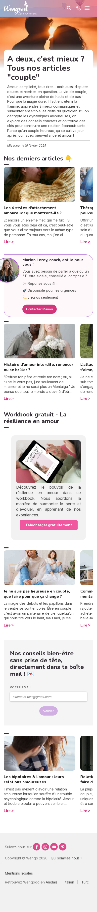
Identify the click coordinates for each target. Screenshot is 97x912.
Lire (7, 242)
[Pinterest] (62, 846)
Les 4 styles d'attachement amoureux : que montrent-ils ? (33, 210)
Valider (48, 711)
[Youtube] (54, 846)
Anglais (51, 882)
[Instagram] (45, 846)
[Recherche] (69, 8)
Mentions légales (19, 873)
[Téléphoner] (78, 8)
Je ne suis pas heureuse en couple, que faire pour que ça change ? (37, 594)
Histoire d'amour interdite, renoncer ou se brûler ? (38, 367)
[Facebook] (36, 846)
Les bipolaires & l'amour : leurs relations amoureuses (34, 779)
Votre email (21, 687)
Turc (85, 882)
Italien (69, 882)
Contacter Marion (39, 309)
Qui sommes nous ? (66, 858)
